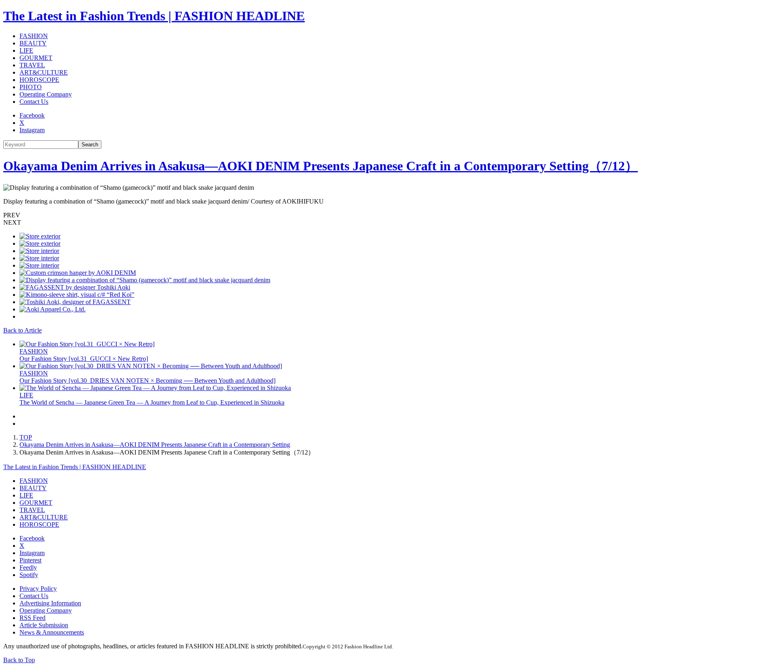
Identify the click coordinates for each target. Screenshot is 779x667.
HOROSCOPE (39, 79)
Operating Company (45, 94)
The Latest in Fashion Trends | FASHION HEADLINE (154, 16)
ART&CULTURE (43, 72)
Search (90, 145)
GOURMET (35, 57)
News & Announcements (51, 632)
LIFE (26, 50)
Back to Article (22, 330)
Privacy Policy (38, 588)
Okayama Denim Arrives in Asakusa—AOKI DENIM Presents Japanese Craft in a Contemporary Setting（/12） (320, 166)
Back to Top (19, 659)
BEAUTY (33, 43)
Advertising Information (50, 603)
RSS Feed (32, 617)
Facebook (32, 115)
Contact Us (33, 101)
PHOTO (30, 87)
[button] (389, 215)
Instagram (32, 130)
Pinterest (30, 560)
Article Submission (43, 625)
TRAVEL (32, 65)
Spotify (28, 574)
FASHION (33, 35)
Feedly (28, 567)
